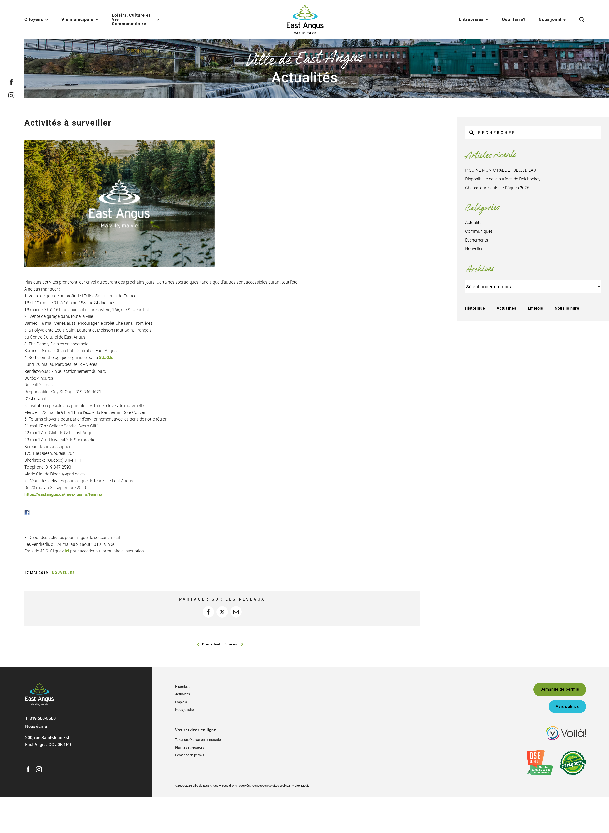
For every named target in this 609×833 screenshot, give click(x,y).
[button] (576, 19)
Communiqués (479, 231)
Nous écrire (36, 726)
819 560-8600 (42, 718)
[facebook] (11, 82)
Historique (475, 308)
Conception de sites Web (269, 785)
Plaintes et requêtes (189, 747)
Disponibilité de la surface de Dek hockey (502, 178)
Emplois (535, 308)
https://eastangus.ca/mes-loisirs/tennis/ (63, 494)
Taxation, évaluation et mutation (199, 739)
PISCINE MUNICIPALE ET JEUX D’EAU (500, 170)
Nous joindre (567, 308)
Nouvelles (63, 573)
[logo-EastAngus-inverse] (39, 684)
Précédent (211, 644)
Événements (476, 239)
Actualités (474, 222)
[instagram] (11, 95)
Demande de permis (189, 755)
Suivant (232, 644)
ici (67, 550)
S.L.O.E (106, 357)
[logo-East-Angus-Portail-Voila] (566, 728)
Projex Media (300, 785)
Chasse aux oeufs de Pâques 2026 (497, 187)
